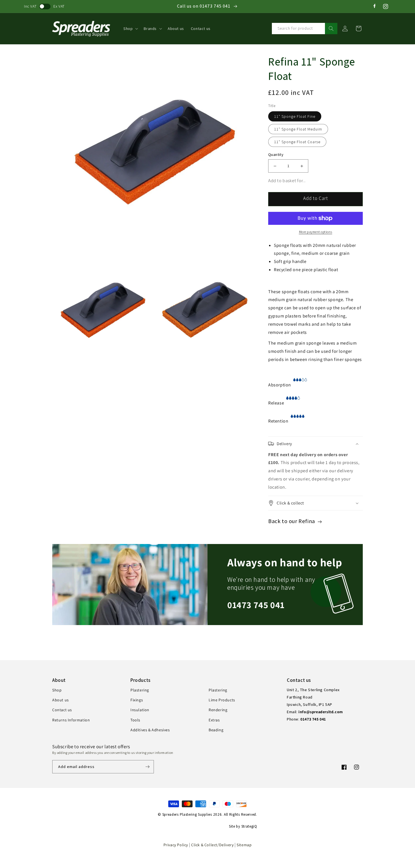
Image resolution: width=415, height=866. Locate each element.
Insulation (139, 709)
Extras (214, 720)
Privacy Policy (175, 844)
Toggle (45, 6)
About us (60, 699)
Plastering (139, 690)
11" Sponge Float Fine (294, 116)
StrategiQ (249, 826)
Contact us (62, 709)
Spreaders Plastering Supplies (187, 814)
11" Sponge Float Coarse (297, 141)
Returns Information (71, 720)
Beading (216, 729)
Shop (128, 28)
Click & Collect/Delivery (213, 844)
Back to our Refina (292, 521)
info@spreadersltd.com (320, 711)
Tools (135, 720)
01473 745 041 (256, 605)
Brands (150, 28)
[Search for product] (331, 28)
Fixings (136, 699)
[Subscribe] (147, 766)
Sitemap (244, 844)
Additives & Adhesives (150, 729)
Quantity (275, 154)
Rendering (218, 709)
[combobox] (304, 28)
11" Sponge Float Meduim (298, 129)
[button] (130, 28)
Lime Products (222, 699)
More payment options (315, 232)
